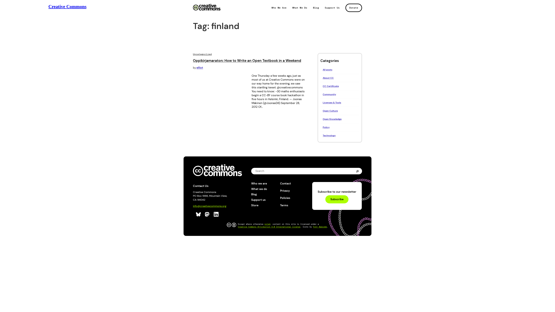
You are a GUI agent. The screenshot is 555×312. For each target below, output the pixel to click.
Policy (326, 127)
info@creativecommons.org (209, 206)
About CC (328, 77)
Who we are (259, 183)
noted (267, 224)
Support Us (332, 7)
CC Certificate (331, 86)
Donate (353, 7)
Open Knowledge (332, 119)
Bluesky (198, 214)
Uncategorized (202, 54)
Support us (258, 200)
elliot (199, 67)
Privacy (285, 191)
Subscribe (337, 199)
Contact (285, 183)
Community (329, 94)
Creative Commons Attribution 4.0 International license (269, 227)
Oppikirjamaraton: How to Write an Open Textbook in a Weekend (247, 60)
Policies (285, 198)
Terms (284, 205)
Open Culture (330, 110)
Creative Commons (207, 7)
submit (357, 171)
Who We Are (279, 7)
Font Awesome (320, 227)
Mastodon (207, 214)
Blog (316, 7)
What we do (259, 189)
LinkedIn (216, 214)
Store (254, 205)
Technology (329, 135)
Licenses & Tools (332, 102)
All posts (327, 69)
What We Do (299, 7)
